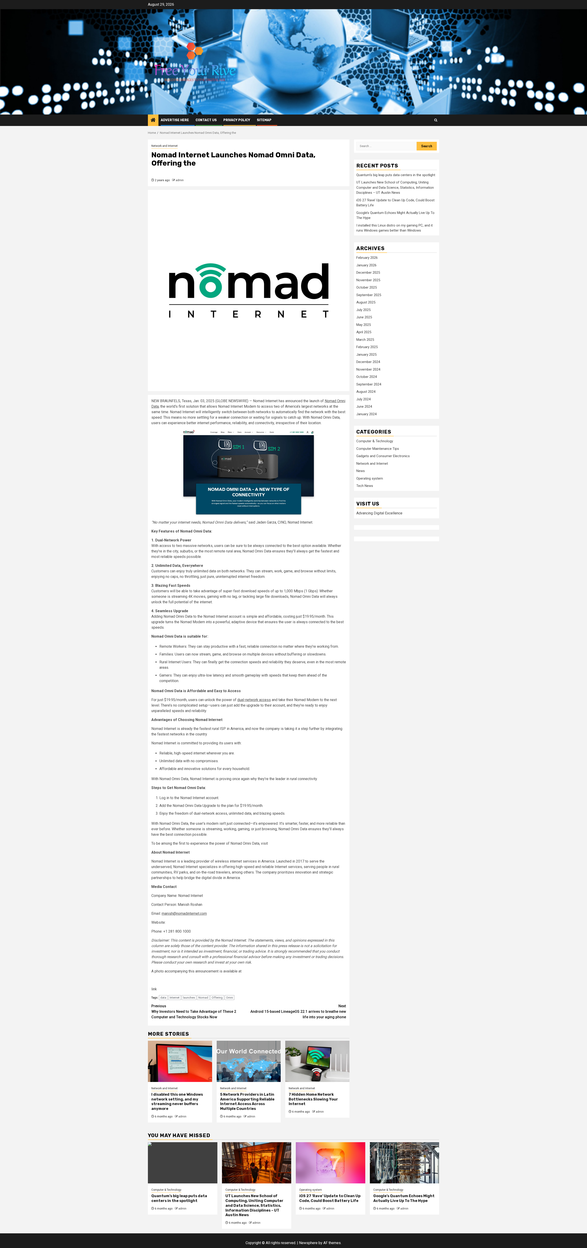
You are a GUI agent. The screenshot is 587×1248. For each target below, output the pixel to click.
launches (189, 997)
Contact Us (206, 120)
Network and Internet (164, 145)
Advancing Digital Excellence (379, 513)
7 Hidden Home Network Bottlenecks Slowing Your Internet (313, 1099)
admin (180, 180)
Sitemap (264, 120)
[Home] (153, 120)
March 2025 (365, 340)
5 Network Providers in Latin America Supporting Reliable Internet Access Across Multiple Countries (247, 1101)
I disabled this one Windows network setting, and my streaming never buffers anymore (177, 1101)
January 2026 (366, 265)
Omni (229, 997)
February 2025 (367, 347)
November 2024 (368, 369)
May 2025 (363, 325)
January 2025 (366, 354)
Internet (175, 997)
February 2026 (367, 258)
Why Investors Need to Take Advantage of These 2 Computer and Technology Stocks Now (193, 1011)
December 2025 (368, 273)
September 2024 (368, 384)
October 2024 (366, 377)
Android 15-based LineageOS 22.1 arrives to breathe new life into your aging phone (298, 1011)
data (163, 997)
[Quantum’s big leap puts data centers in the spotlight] (182, 1162)
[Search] (436, 120)
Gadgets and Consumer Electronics (383, 456)
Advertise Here (175, 120)
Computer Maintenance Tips (377, 449)
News (360, 471)
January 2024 (366, 414)
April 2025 (363, 332)
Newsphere (308, 1243)
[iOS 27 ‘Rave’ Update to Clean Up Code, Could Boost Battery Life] (330, 1162)
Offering (217, 997)
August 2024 (365, 392)
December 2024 (368, 362)
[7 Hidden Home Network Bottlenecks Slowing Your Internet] (317, 1061)
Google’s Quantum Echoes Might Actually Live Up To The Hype (404, 1198)
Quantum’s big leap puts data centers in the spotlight (395, 175)
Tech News (364, 486)
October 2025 (366, 288)
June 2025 (364, 317)
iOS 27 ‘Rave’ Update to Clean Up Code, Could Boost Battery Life (329, 1198)
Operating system (369, 479)
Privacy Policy (236, 120)
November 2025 (368, 280)
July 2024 (363, 399)
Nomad (203, 997)
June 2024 (364, 407)
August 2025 (365, 302)
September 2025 (368, 295)
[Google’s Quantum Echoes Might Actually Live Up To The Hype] (404, 1162)
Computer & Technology (374, 441)
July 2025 (363, 310)
